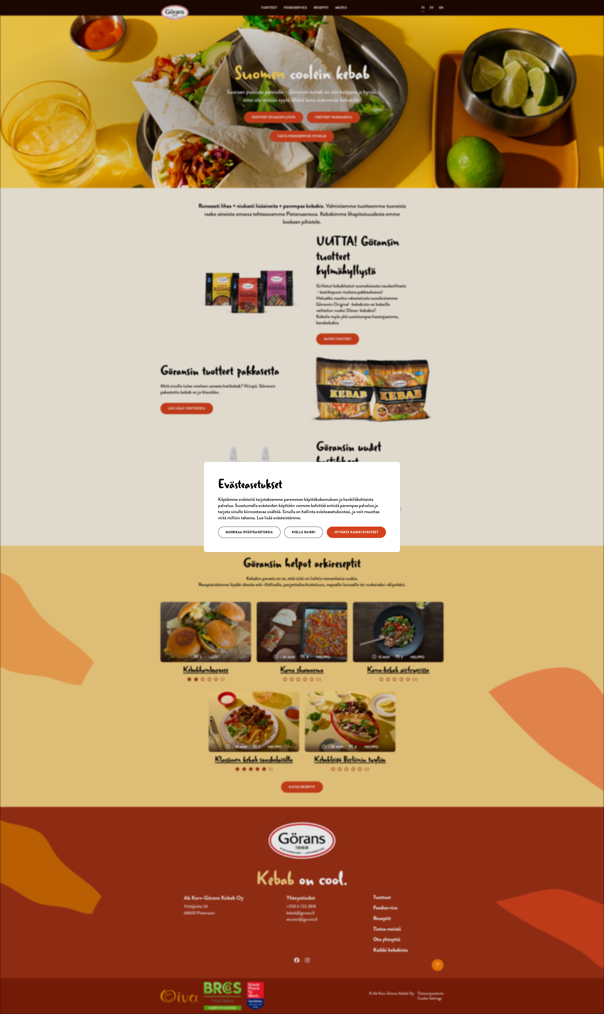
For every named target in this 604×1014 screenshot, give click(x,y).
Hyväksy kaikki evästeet (356, 532)
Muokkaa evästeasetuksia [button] (249, 532)
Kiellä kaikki (303, 532)
